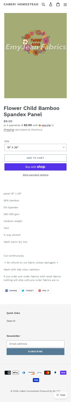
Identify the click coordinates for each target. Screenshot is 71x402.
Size (6, 141)
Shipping (9, 129)
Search (11, 320)
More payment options (35, 174)
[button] (35, 125)
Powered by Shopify (50, 391)
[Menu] (65, 4)
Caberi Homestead (21, 4)
